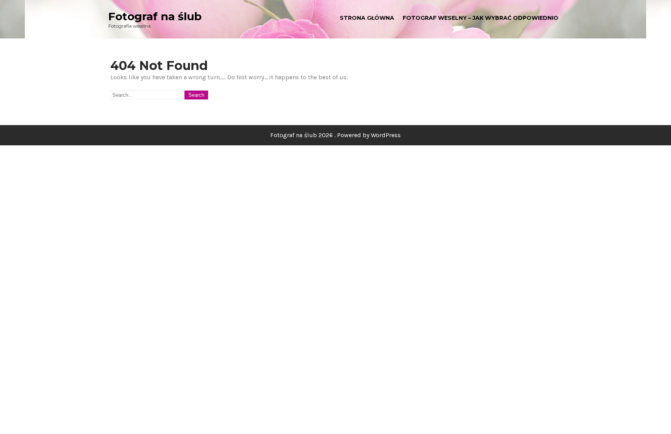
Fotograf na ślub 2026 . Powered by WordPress (335, 135)
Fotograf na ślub (155, 16)
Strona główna (367, 17)
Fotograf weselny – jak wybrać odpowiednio (480, 17)
